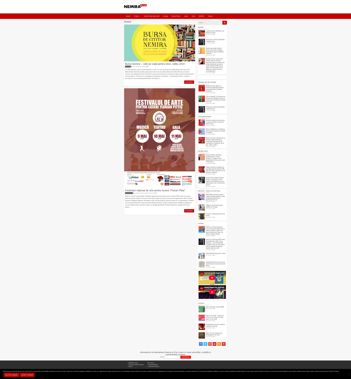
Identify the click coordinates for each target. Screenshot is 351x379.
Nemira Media (153, 364)
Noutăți (200, 27)
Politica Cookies (11, 375)
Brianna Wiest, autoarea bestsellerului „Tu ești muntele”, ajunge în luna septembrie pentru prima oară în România (215, 158)
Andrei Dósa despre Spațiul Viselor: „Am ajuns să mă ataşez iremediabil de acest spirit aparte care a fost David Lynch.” (215, 181)
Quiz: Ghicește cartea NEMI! (215, 307)
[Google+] (210, 344)
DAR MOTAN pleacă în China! (216, 253)
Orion (193, 16)
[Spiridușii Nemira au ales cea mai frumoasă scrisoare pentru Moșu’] (202, 267)
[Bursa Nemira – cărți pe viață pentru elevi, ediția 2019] (159, 43)
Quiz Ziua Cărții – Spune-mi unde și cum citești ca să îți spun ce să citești (215, 317)
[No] (349, 374)
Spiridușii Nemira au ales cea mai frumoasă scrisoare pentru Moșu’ (215, 263)
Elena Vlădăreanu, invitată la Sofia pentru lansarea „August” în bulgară (216, 130)
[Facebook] (201, 344)
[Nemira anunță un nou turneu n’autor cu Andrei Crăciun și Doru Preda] (202, 125)
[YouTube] (214, 344)
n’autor (186, 16)
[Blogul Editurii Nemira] (135, 9)
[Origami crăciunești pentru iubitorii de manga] (202, 210)
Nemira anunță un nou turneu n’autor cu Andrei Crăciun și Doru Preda (215, 122)
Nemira (135, 66)
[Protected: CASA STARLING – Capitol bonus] (202, 44)
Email (162, 357)
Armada (165, 16)
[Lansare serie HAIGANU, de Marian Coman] (202, 36)
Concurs (128, 66)
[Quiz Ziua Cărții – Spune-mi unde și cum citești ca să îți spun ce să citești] (202, 320)
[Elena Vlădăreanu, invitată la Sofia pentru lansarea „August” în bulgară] (202, 134)
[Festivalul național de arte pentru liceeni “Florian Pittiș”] (159, 138)
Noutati (128, 16)
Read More (189, 82)
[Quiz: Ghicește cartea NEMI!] (202, 312)
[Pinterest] (224, 344)
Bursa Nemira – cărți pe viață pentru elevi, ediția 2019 (155, 63)
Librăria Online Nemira (136, 364)
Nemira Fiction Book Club (151, 16)
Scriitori (136, 16)
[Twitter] (205, 344)
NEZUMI (201, 16)
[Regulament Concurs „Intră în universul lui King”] (202, 329)
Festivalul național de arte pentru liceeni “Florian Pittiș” (155, 190)
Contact (210, 16)
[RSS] (219, 344)
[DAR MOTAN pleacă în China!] (202, 258)
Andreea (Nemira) (140, 193)
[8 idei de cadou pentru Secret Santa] (202, 219)
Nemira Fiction (176, 16)
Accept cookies (27, 375)
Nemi (130, 366)
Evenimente (129, 193)
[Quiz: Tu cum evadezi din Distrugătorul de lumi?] (202, 338)
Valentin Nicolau (154, 366)
